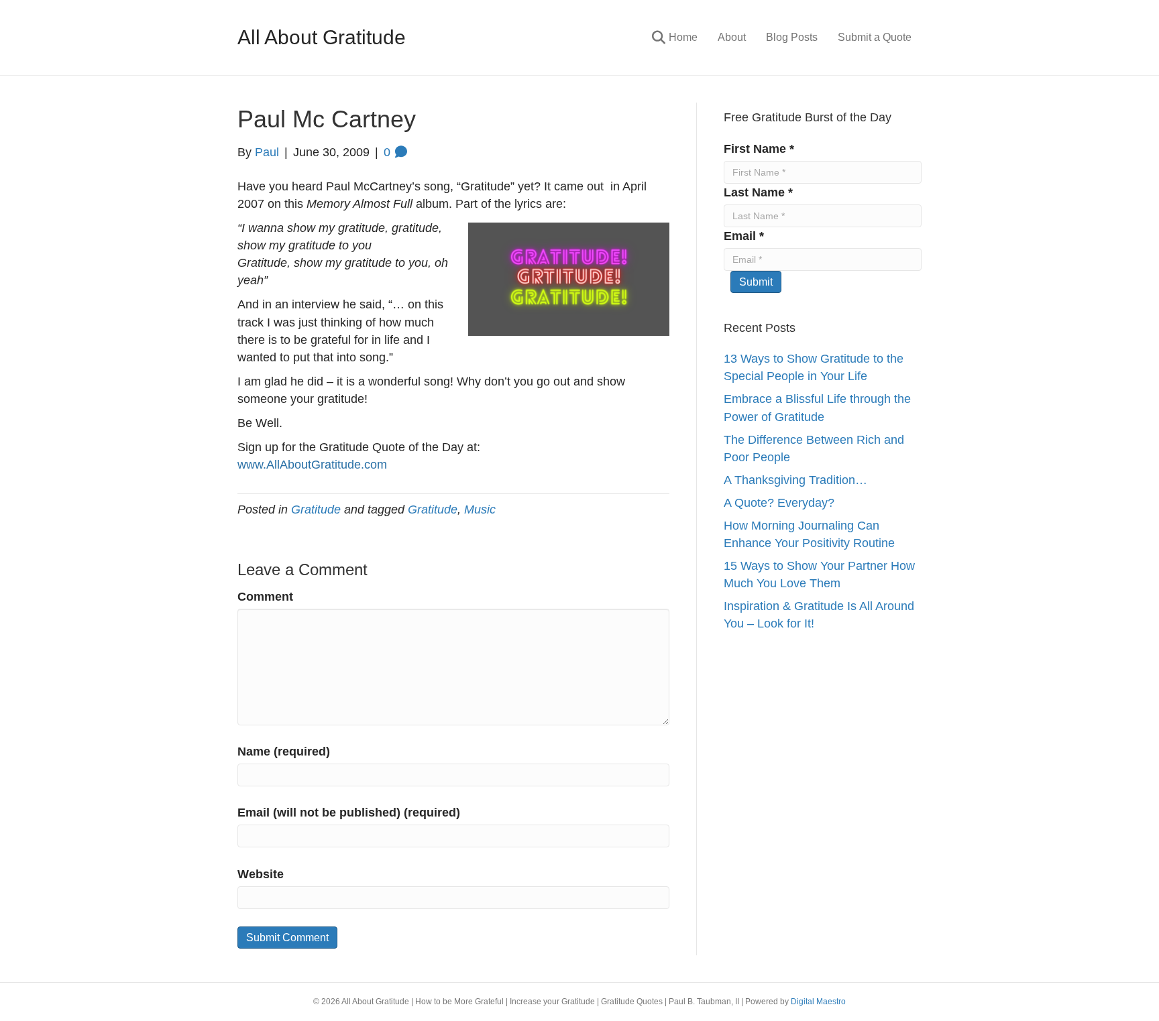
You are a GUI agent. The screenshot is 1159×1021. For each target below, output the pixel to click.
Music (480, 509)
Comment (265, 596)
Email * (744, 236)
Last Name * (758, 192)
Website (260, 874)
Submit (756, 282)
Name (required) (283, 751)
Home (683, 37)
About (732, 37)
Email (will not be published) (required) (348, 812)
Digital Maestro (818, 1001)
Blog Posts (792, 37)
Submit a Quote (875, 37)
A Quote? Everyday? (779, 502)
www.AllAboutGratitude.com (312, 464)
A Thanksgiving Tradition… (795, 480)
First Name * (759, 149)
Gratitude (316, 509)
